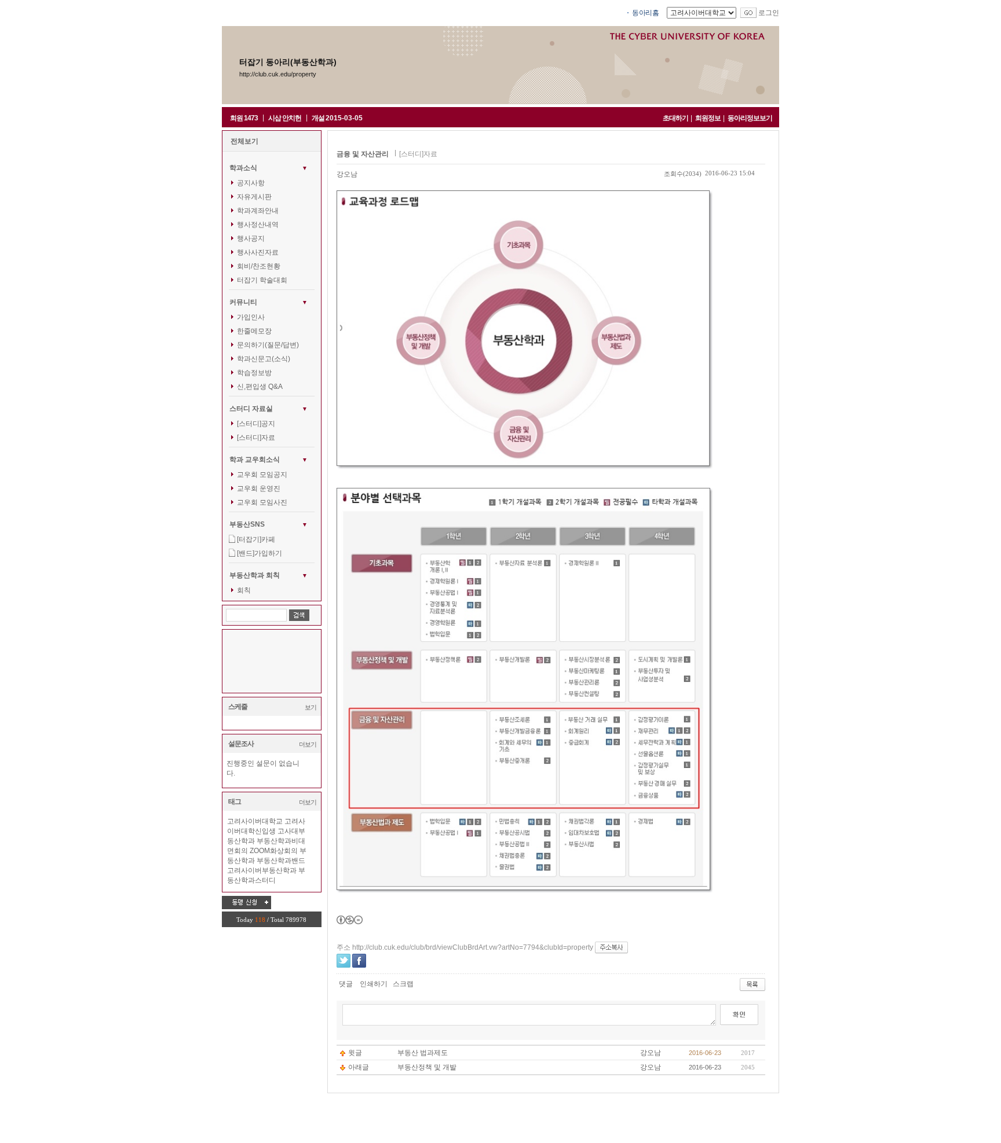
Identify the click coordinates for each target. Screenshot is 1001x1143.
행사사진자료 (258, 252)
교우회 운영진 (258, 488)
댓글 (346, 984)
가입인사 (251, 317)
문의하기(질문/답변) (268, 345)
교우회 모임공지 (262, 475)
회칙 (244, 590)
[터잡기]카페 (256, 539)
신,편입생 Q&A (260, 387)
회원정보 (708, 118)
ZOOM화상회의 (274, 851)
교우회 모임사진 (262, 502)
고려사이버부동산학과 (262, 870)
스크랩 (403, 984)
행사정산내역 (258, 224)
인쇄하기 (374, 984)
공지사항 (251, 183)
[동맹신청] (246, 902)
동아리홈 (645, 13)
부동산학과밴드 (281, 861)
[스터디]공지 (256, 424)
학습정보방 (254, 373)
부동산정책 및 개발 (426, 1067)
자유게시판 (254, 197)
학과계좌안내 (258, 211)
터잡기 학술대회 (262, 280)
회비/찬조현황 (258, 266)
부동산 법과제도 (422, 1053)
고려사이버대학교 (255, 821)
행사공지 (251, 238)
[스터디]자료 (256, 437)
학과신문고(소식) (263, 359)
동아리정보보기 (750, 118)
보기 (310, 707)
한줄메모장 (254, 331)
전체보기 (244, 141)
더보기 (307, 744)
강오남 (347, 174)
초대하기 (675, 118)
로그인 (768, 13)
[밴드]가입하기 (259, 553)
